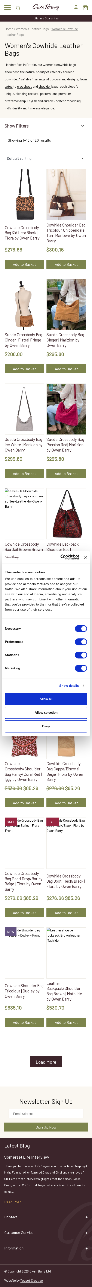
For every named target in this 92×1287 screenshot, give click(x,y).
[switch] (81, 641)
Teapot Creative (31, 1280)
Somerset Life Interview (26, 1156)
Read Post (12, 1202)
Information (14, 1248)
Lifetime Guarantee (46, 18)
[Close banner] (85, 557)
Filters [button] (22, 125)
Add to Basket (24, 264)
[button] (7, 7)
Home (9, 29)
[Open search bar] (18, 7)
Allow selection (46, 712)
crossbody (24, 86)
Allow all (46, 699)
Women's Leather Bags (32, 29)
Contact (11, 1216)
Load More (46, 1062)
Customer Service (19, 1232)
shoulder (45, 86)
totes (9, 86)
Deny (46, 726)
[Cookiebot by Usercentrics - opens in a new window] (60, 557)
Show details (69, 685)
